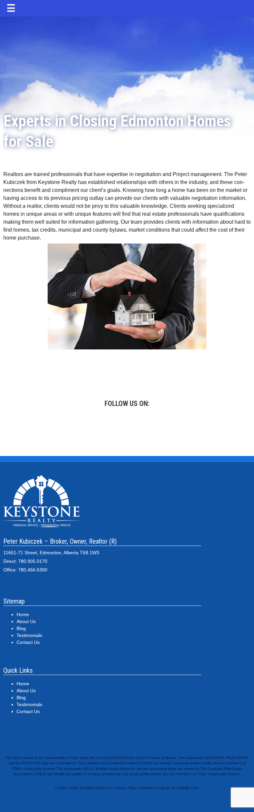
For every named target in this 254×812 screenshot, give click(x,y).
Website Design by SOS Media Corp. (169, 788)
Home (23, 614)
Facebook (67, 429)
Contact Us (28, 642)
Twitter (97, 429)
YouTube (186, 429)
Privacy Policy (125, 788)
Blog (21, 628)
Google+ (37, 429)
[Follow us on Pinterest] (157, 429)
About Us (26, 621)
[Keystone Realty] (127, 51)
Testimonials (29, 635)
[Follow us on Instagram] (127, 429)
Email (216, 429)
